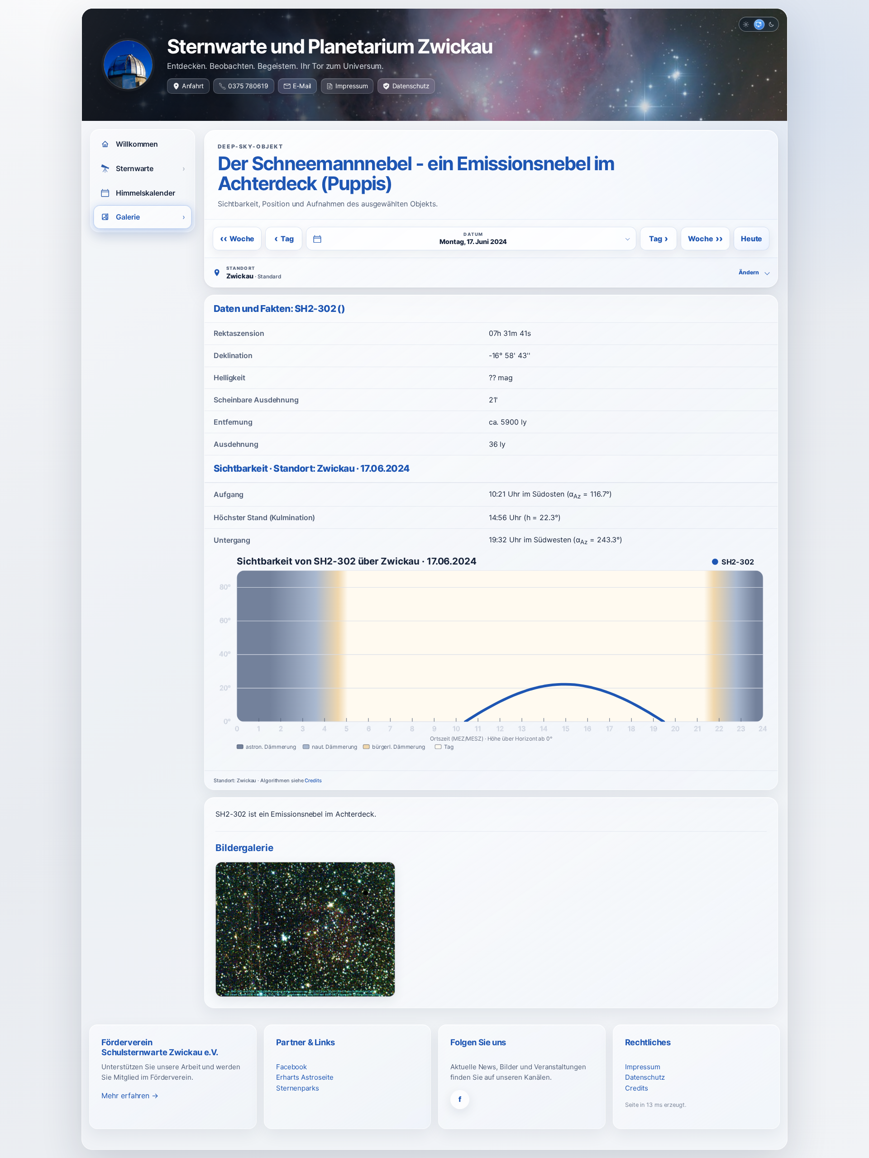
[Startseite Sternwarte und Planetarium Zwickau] (128, 64)
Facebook (291, 1066)
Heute (751, 238)
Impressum (351, 86)
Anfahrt (193, 86)
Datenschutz (411, 86)
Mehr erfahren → (129, 1095)
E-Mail (302, 86)
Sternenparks (297, 1088)
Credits (313, 780)
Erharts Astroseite (305, 1077)
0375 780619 (248, 86)
